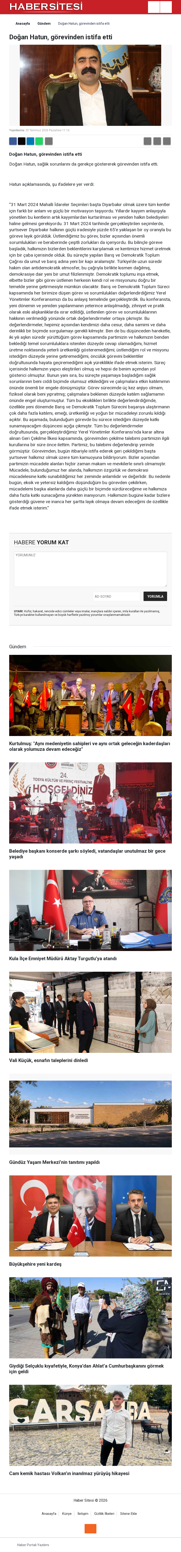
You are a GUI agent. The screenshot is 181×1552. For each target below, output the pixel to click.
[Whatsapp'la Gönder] (39, 141)
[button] (147, 141)
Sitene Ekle (128, 1514)
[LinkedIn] (30, 141)
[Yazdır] (49, 141)
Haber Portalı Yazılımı (33, 1545)
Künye (67, 1514)
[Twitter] (21, 141)
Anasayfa (22, 23)
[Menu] (166, 7)
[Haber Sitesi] (46, 6)
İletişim (83, 1514)
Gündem (44, 23)
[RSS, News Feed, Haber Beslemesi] (90, 1528)
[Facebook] (13, 141)
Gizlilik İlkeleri (104, 1514)
